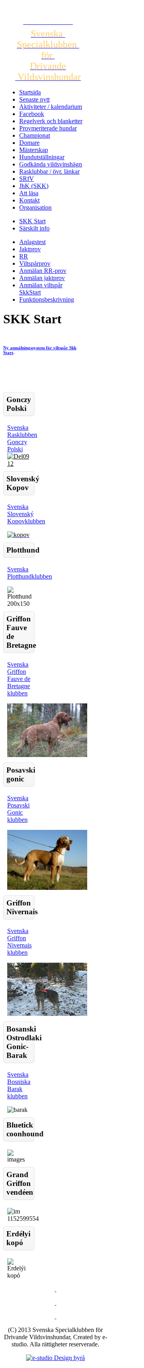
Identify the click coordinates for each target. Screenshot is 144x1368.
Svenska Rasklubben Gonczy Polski (22, 438)
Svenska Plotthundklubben (29, 573)
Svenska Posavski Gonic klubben (18, 809)
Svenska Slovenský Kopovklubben (26, 514)
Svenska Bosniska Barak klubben (18, 1085)
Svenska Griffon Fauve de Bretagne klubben (18, 679)
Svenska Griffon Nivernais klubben (19, 941)
